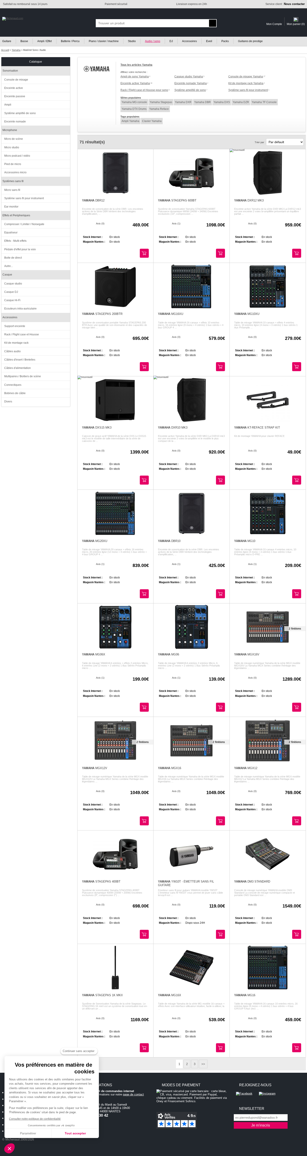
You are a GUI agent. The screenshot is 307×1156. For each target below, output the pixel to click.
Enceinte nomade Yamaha (190, 83)
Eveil (209, 41)
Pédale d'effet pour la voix (20, 249)
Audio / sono (152, 41)
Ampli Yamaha (130, 121)
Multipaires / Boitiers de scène (22, 376)
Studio (132, 41)
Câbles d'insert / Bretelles (19, 359)
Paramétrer (28, 1133)
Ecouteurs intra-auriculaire (20, 308)
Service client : (285, 4)
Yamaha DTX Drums (134, 109)
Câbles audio (12, 351)
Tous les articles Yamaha (136, 64)
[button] (9, 1148)
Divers (8, 401)
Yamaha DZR (241, 102)
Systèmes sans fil (13, 181)
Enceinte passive (14, 96)
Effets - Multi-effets (15, 240)
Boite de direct (13, 257)
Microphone (9, 130)
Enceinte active (13, 88)
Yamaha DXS (222, 102)
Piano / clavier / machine (104, 41)
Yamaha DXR (183, 102)
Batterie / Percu (70, 41)
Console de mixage (16, 79)
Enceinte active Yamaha (135, 83)
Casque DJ (11, 292)
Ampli (7, 104)
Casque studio (13, 283)
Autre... (8, 266)
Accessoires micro (15, 172)
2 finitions (295, 628)
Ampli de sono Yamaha (134, 76)
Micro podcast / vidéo (17, 155)
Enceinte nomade (15, 121)
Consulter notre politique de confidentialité (35, 1118)
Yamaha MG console (134, 102)
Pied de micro (12, 164)
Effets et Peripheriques (16, 215)
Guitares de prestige (250, 41)
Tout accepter (75, 1133)
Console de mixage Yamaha (245, 76)
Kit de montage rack (16, 342)
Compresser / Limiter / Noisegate (24, 224)
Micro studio (11, 147)
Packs (225, 41)
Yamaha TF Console (264, 102)
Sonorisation (10, 70)
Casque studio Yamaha (188, 76)
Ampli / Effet (44, 41)
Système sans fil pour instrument (248, 90)
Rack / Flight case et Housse (21, 334)
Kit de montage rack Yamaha (245, 83)
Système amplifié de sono (190, 90)
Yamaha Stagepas (161, 102)
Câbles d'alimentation (17, 368)
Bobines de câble (15, 393)
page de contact (133, 1094)
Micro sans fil (12, 190)
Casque (7, 274)
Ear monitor (11, 206)
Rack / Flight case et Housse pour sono (144, 90)
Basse (24, 41)
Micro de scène (13, 138)
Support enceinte (14, 326)
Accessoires (189, 41)
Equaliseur (11, 232)
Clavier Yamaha (152, 121)
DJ (171, 41)
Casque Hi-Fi (12, 300)
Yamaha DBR (202, 102)
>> (203, 1064)
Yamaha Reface (159, 109)
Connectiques (12, 384)
